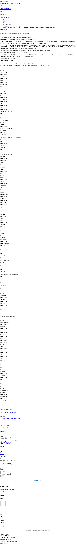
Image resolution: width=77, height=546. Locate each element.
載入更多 (2, 469)
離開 (6, 543)
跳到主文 (2, 11)
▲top (1, 466)
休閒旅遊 (9, 17)
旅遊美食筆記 (5, 9)
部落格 (4, 21)
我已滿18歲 (3, 543)
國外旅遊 (9, 463)
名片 (4, 22)
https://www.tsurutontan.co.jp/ (8, 442)
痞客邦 (8, 460)
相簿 (4, 19)
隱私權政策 (45, 530)
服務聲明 (49, 530)
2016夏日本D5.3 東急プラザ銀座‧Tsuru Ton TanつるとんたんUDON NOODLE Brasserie (29, 27)
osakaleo (2, 454)
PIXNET (30, 530)
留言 (10, 460)
